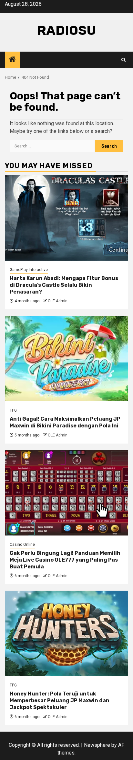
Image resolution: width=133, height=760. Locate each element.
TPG (13, 410)
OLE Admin (57, 301)
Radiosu (66, 30)
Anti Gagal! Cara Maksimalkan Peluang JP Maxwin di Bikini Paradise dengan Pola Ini (65, 422)
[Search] (123, 60)
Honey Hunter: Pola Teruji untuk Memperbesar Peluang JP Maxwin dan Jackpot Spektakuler (59, 700)
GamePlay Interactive (29, 269)
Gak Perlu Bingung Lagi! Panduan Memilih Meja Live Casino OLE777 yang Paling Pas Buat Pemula (65, 560)
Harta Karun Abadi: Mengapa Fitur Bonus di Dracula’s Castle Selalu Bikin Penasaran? (64, 285)
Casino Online (22, 544)
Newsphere (97, 745)
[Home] (12, 60)
